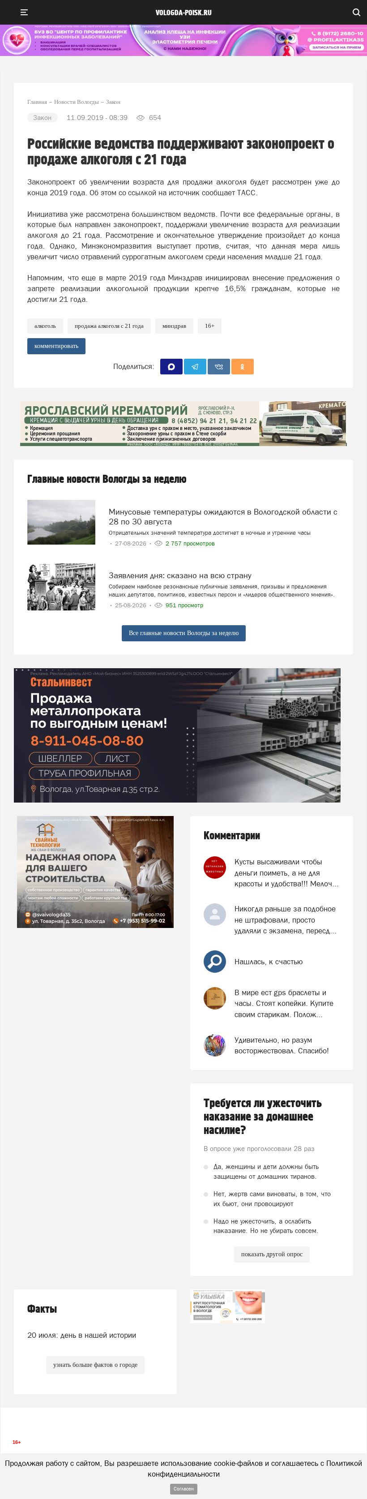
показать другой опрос (272, 1254)
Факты (42, 1309)
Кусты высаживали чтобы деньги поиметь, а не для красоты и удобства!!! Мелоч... (287, 872)
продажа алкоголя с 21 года (109, 325)
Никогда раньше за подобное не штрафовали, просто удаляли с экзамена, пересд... (286, 919)
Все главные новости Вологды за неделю (184, 633)
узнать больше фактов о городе (95, 1365)
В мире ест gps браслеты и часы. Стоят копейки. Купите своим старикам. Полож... (284, 1003)
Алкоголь (45, 325)
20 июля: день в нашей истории (81, 1335)
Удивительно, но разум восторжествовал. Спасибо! (282, 1045)
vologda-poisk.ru (184, 13)
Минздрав (174, 325)
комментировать (56, 346)
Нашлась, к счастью (269, 961)
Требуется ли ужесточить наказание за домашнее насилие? (263, 1117)
